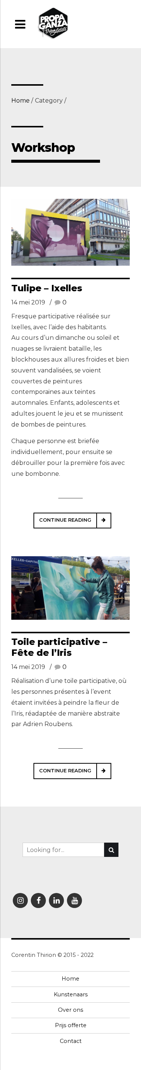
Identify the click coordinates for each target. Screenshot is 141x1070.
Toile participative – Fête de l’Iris (59, 647)
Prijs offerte (70, 1025)
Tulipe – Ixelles (46, 288)
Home (20, 100)
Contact (71, 1041)
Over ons (70, 1009)
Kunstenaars (71, 994)
